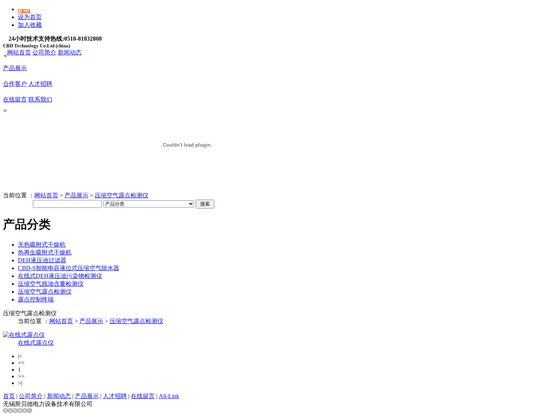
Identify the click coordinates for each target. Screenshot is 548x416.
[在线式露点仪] (24, 335)
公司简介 (44, 52)
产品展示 (15, 68)
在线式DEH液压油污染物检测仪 (60, 276)
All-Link (169, 396)
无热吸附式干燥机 (42, 244)
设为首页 (30, 17)
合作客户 (15, 84)
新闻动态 (70, 52)
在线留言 (15, 99)
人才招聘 (40, 84)
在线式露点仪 (36, 343)
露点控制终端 (36, 299)
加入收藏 (30, 25)
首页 (9, 396)
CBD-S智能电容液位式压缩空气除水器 (68, 268)
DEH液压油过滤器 (42, 260)
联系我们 (40, 99)
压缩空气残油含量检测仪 (51, 284)
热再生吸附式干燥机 (45, 252)
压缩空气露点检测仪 (121, 195)
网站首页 (19, 52)
